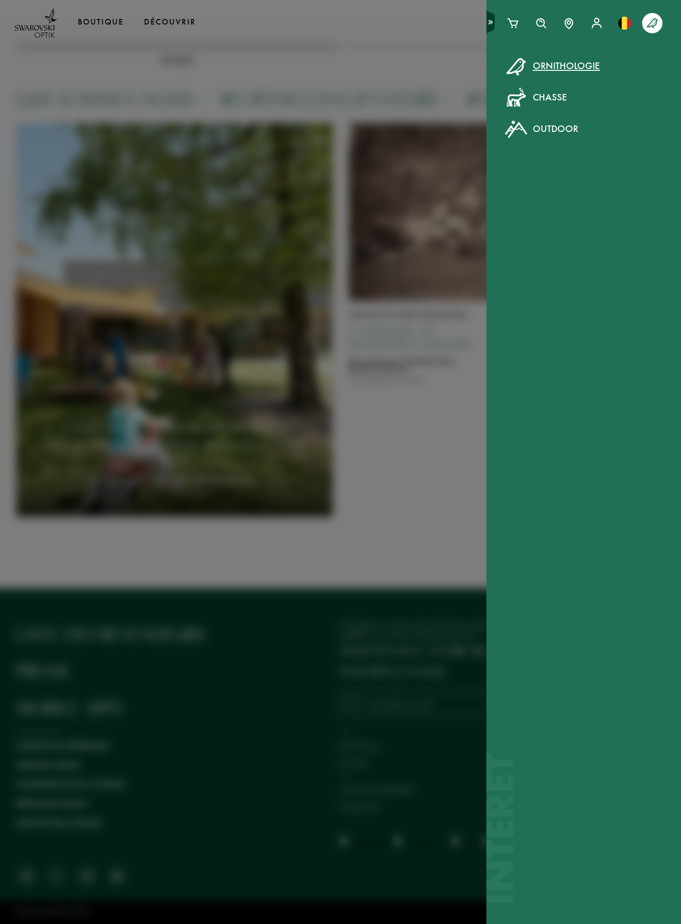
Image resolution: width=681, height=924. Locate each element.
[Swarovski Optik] (36, 23)
